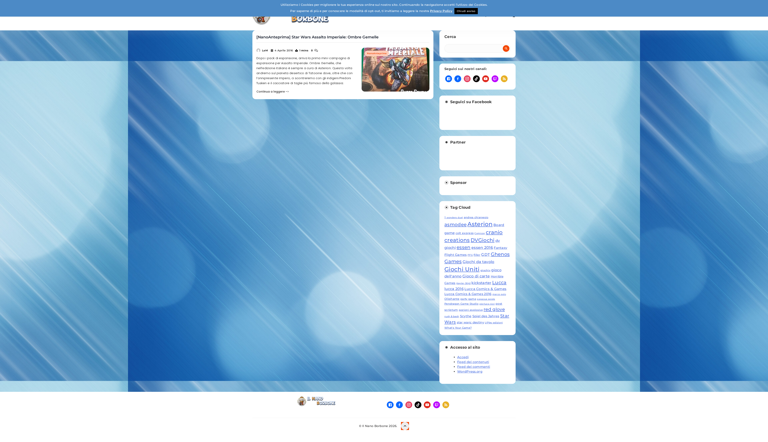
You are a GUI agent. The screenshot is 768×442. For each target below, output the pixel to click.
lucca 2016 (454, 288)
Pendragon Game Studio (461, 303)
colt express (465, 233)
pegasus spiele (486, 299)
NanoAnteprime (377, 53)
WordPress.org (469, 371)
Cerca (450, 36)
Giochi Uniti (462, 269)
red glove (494, 309)
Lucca (499, 282)
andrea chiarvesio (476, 217)
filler (477, 255)
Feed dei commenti (473, 367)
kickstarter (481, 282)
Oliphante (452, 299)
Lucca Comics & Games (485, 289)
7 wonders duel (453, 217)
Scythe (466, 316)
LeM (265, 50)
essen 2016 (482, 247)
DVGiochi (482, 240)
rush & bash (451, 316)
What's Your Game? (458, 327)
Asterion (479, 224)
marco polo (499, 294)
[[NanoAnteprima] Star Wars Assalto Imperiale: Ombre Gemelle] (395, 70)
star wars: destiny (470, 322)
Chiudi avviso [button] (466, 11)
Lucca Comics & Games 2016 (468, 294)
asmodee (455, 224)
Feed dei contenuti (473, 362)
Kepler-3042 (463, 283)
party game (468, 298)
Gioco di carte (476, 276)
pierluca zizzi (487, 304)
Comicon (479, 233)
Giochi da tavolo (478, 261)
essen (464, 247)
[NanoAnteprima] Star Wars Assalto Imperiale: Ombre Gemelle (317, 37)
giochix (485, 270)
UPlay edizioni (494, 322)
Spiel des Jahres (485, 316)
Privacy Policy (441, 11)
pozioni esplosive (471, 309)
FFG (470, 254)
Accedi (463, 357)
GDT (485, 254)
